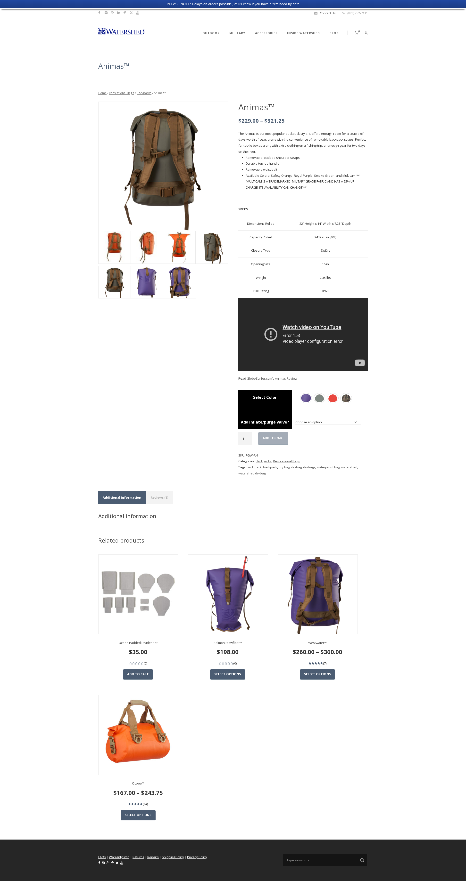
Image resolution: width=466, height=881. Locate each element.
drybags (309, 467)
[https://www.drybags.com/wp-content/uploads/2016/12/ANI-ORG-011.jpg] (114, 247)
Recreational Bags (121, 93)
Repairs (153, 857)
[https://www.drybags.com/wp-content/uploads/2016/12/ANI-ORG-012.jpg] (147, 247)
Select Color (265, 397)
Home (102, 93)
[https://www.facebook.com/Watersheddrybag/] (99, 12)
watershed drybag (252, 473)
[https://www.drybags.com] (121, 31)
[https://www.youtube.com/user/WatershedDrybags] (138, 12)
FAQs (102, 857)
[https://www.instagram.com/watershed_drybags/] (107, 12)
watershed (349, 467)
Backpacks (144, 93)
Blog (334, 33)
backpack (270, 467)
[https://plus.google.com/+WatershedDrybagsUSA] (113, 12)
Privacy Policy (197, 857)
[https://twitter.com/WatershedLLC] (131, 12)
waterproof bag (328, 467)
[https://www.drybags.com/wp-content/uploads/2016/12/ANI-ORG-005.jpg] (179, 247)
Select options (227, 674)
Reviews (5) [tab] (159, 497)
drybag (296, 467)
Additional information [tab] (122, 497)
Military (237, 33)
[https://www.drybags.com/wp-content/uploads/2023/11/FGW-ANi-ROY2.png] (147, 282)
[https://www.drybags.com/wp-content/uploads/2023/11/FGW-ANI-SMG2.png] (211, 247)
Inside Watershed (303, 33)
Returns (138, 857)
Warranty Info (119, 857)
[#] (119, 12)
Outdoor (211, 33)
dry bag (284, 467)
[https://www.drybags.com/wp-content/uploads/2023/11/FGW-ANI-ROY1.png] (179, 282)
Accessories (266, 33)
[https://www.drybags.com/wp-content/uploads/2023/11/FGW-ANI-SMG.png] (163, 166)
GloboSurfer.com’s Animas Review (272, 378)
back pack (254, 467)
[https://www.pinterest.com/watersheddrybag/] (125, 12)
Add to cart (273, 438)
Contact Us (328, 13)
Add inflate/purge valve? (265, 422)
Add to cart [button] (138, 674)
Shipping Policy (173, 857)
